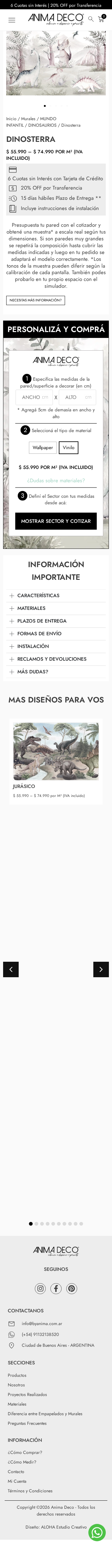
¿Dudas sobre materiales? (56, 480)
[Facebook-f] (55, 1288)
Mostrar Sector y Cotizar (56, 521)
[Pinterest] (71, 1288)
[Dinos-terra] (56, 61)
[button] (11, 20)
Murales (28, 119)
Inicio (11, 119)
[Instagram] (40, 1288)
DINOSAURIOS (42, 125)
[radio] (42, 447)
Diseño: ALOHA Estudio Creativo (56, 1527)
